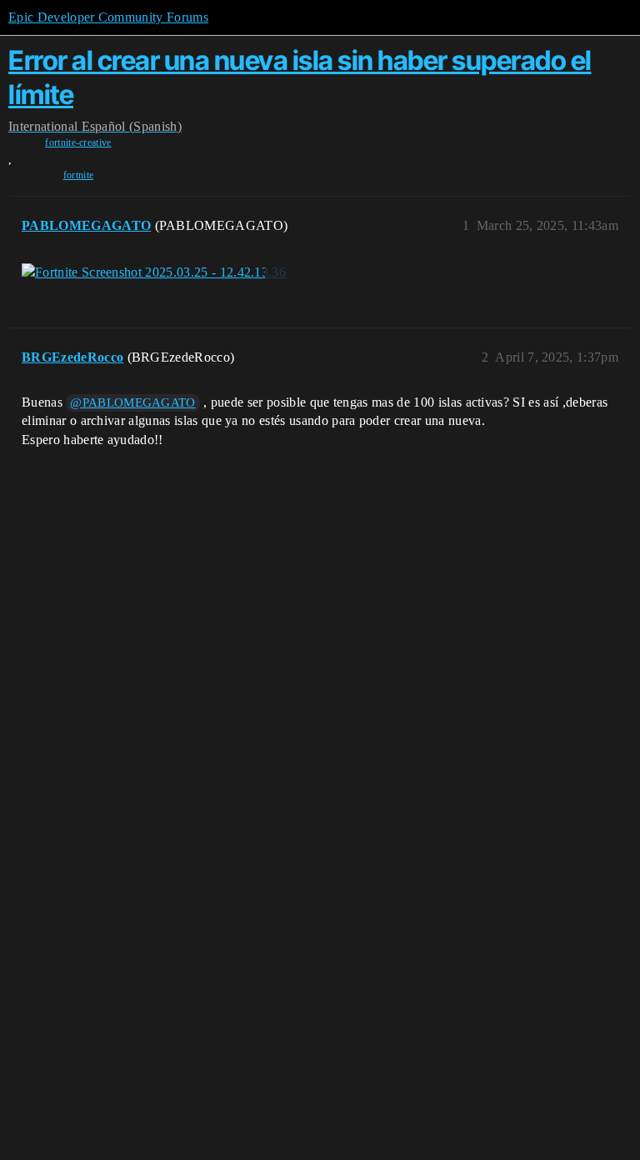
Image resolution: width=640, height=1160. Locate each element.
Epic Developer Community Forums (108, 17)
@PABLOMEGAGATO (132, 402)
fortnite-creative (78, 142)
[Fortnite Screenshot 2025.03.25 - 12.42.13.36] (154, 272)
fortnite (78, 175)
